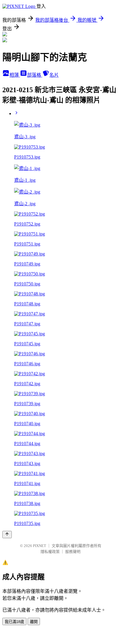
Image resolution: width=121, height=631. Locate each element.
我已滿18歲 (14, 622)
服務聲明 (72, 551)
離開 (34, 622)
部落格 (34, 75)
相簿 (14, 75)
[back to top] (7, 534)
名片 (54, 75)
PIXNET (39, 545)
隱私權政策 (50, 551)
